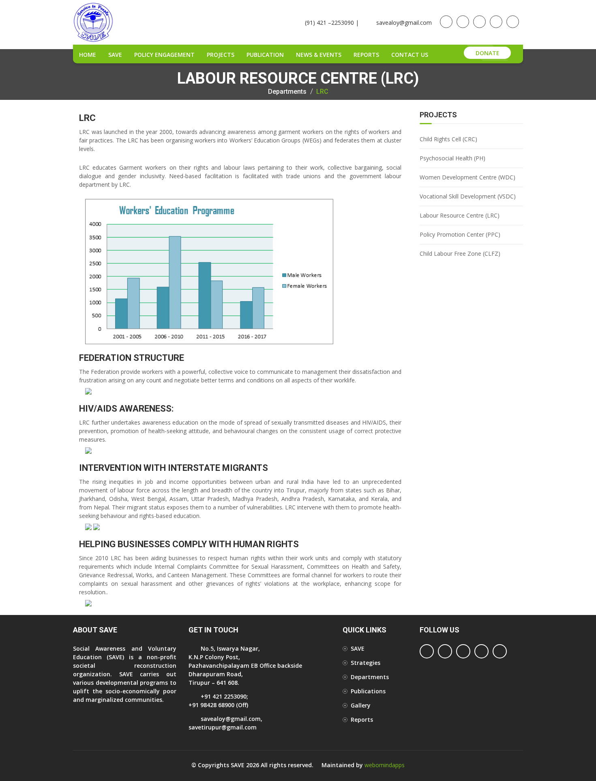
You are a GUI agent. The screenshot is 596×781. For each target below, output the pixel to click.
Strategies (365, 663)
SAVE (115, 54)
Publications (368, 691)
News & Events (318, 54)
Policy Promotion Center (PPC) (460, 234)
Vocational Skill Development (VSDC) (468, 196)
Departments (287, 91)
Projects (220, 54)
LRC (322, 91)
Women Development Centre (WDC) (467, 177)
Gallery (361, 705)
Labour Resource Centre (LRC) (460, 215)
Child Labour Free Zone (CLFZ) (460, 253)
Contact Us (409, 54)
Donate (488, 53)
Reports (366, 54)
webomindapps (384, 765)
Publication (265, 54)
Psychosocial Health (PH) (452, 158)
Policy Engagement (164, 54)
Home (87, 54)
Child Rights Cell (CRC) (448, 139)
